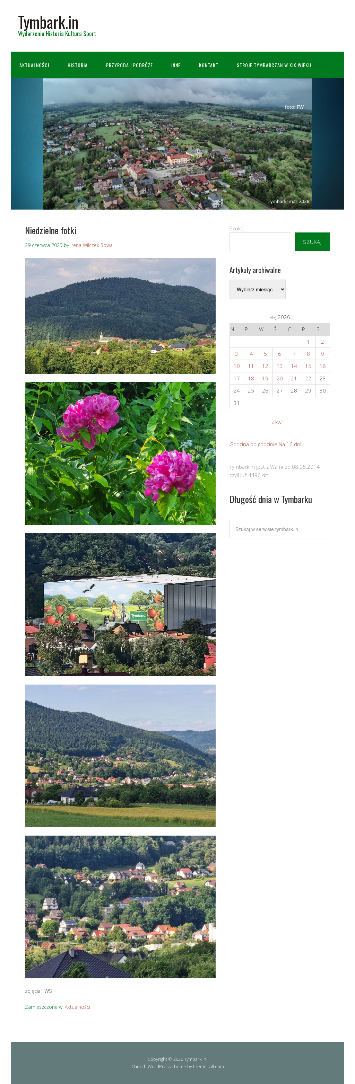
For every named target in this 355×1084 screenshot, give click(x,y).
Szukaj (237, 228)
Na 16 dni (290, 444)
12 (265, 365)
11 (251, 365)
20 (280, 378)
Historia (78, 65)
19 (265, 378)
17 (237, 378)
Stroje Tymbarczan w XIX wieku (274, 65)
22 (308, 378)
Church (139, 1066)
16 (323, 365)
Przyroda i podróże (129, 65)
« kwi (277, 421)
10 (237, 365)
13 (280, 365)
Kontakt (208, 65)
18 (251, 378)
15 (308, 365)
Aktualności (34, 65)
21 (294, 378)
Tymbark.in (48, 21)
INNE (176, 65)
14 (294, 365)
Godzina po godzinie (253, 444)
